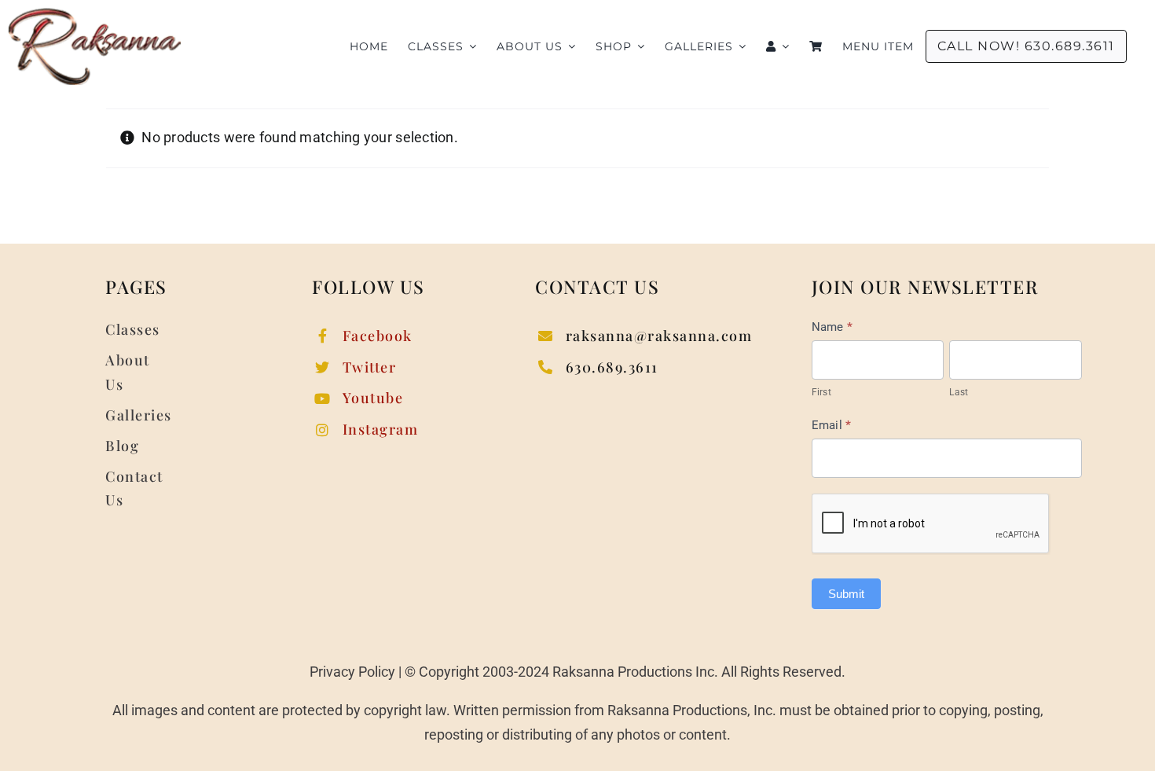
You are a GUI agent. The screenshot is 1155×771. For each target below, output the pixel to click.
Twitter (370, 367)
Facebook (377, 335)
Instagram (381, 429)
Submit (846, 593)
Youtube (373, 397)
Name (832, 327)
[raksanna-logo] (94, 14)
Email (832, 425)
